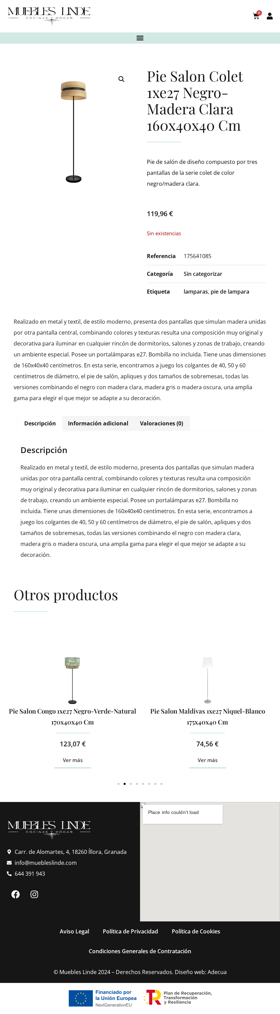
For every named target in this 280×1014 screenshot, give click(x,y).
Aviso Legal (74, 931)
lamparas (196, 291)
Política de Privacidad (130, 931)
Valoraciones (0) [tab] (161, 423)
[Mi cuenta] (269, 16)
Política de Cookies (196, 931)
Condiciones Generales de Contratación (140, 951)
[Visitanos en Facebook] (15, 894)
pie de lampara (230, 291)
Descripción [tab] (40, 423)
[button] (140, 38)
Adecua (217, 972)
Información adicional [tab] (98, 423)
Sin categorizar (203, 274)
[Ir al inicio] (49, 16)
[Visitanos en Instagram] (34, 894)
